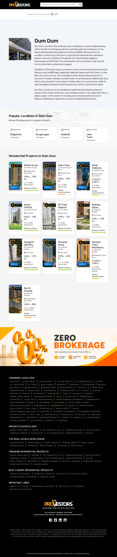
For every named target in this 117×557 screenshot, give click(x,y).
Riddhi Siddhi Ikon (19, 430)
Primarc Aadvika (49, 461)
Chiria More (34, 391)
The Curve (32, 461)
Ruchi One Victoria (19, 464)
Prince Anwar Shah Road (22, 412)
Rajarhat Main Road (89, 412)
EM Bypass (39, 394)
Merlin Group (47, 446)
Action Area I (29, 382)
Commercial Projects (43, 486)
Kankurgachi (86, 397)
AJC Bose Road (83, 382)
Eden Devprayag (74, 433)
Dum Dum (14, 394)
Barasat (61, 385)
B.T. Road (32, 385)
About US (14, 486)
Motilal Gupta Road (20, 406)
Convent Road (67, 391)
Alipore (99, 382)
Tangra (65, 417)
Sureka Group (17, 443)
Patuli (76, 409)
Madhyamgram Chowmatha (70, 400)
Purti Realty (77, 446)
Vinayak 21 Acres (18, 433)
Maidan (32, 403)
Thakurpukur (93, 417)
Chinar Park (96, 388)
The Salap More (18, 420)
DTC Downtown (54, 433)
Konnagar (15, 400)
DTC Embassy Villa (52, 430)
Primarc (32, 446)
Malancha (60, 403)
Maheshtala (93, 400)
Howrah (89, 394)
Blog (25, 486)
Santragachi (51, 415)
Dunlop (26, 394)
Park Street (62, 409)
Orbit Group (52, 443)
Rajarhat (44, 412)
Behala (102, 385)
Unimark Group (69, 443)
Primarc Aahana (74, 430)
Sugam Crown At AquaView (23, 477)
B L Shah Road (17, 385)
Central (82, 388)
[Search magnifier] (80, 5)
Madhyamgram (46, 400)
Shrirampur (16, 417)
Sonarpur (31, 417)
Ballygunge (47, 385)
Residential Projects (21, 489)
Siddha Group (17, 446)
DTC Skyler (61, 474)
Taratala (78, 417)
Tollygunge (36, 420)
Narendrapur (86, 406)
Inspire (35, 430)
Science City (67, 415)
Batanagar (88, 385)
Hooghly (77, 394)
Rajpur (14, 415)
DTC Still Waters (71, 461)
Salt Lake (35, 415)
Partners (79, 486)
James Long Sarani (20, 397)
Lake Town (29, 400)
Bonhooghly (31, 388)
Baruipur (74, 385)
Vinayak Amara (40, 464)
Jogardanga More (43, 397)
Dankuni (96, 391)
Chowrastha (50, 391)
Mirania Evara (48, 477)
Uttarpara (62, 420)
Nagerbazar (57, 406)
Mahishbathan (17, 403)
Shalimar (96, 415)
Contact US (64, 486)
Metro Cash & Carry (79, 403)
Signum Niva (37, 433)
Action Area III (64, 382)
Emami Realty (35, 443)
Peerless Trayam (92, 461)
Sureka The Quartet (20, 474)
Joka (58, 397)
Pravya (89, 433)
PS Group (62, 446)
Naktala (71, 406)
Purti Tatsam (16, 461)
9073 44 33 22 (101, 4)
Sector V (82, 415)
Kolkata (14, 382)
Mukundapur (40, 406)
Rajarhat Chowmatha (64, 412)
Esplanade (53, 394)
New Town (31, 409)
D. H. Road (84, 391)
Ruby (23, 415)
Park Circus (46, 409)
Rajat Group (87, 443)
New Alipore (16, 409)
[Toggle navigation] (59, 14)
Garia (66, 394)
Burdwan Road (48, 388)
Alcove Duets (93, 430)
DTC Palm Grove (79, 474)
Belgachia (15, 388)
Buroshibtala (67, 388)
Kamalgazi (70, 397)
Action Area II (46, 382)
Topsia (49, 420)
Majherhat (45, 403)
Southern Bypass (49, 417)
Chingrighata (17, 391)
